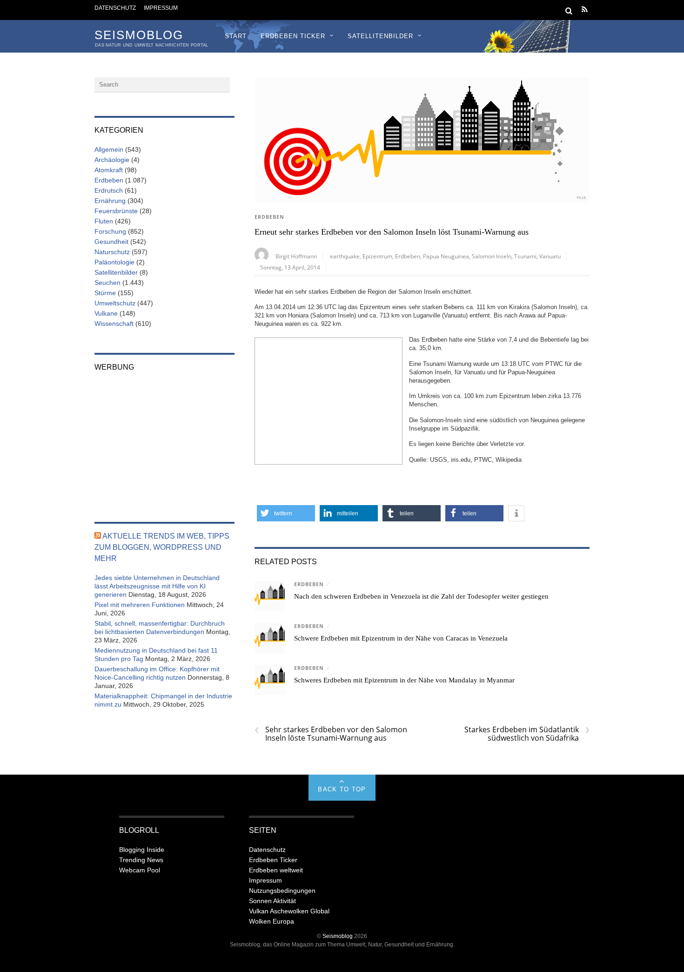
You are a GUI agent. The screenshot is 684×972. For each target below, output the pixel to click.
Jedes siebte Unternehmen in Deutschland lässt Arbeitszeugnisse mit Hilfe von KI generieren (157, 586)
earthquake (345, 256)
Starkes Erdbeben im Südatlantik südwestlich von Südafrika (527, 733)
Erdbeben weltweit (276, 870)
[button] (286, 513)
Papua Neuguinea (446, 256)
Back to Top (342, 789)
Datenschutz (115, 8)
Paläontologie (114, 262)
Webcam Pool (139, 870)
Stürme (105, 293)
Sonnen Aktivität (272, 900)
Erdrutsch (108, 190)
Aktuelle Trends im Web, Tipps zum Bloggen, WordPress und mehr (161, 547)
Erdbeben (269, 217)
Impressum (161, 8)
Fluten (103, 221)
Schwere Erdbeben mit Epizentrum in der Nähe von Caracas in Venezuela (401, 638)
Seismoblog (337, 936)
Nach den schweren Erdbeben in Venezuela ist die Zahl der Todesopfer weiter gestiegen (421, 596)
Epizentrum (377, 256)
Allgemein (108, 149)
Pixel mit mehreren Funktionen (139, 604)
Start (236, 36)
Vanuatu (550, 256)
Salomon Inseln (491, 256)
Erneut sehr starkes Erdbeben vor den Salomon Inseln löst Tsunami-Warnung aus (392, 231)
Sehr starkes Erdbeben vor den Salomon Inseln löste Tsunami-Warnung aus (331, 733)
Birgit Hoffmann (296, 256)
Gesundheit (111, 241)
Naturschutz (112, 252)
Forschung (110, 231)
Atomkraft (108, 170)
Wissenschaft (114, 323)
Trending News (141, 860)
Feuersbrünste (116, 211)
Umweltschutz (114, 303)
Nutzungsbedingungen (282, 890)
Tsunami (525, 256)
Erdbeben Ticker (293, 36)
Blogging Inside (141, 849)
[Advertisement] (328, 400)
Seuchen (107, 282)
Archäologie (111, 159)
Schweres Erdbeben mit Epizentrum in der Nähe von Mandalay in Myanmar (404, 680)
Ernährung (110, 200)
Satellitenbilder (380, 36)
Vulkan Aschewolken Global (289, 911)
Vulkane (106, 313)
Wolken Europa (271, 921)
